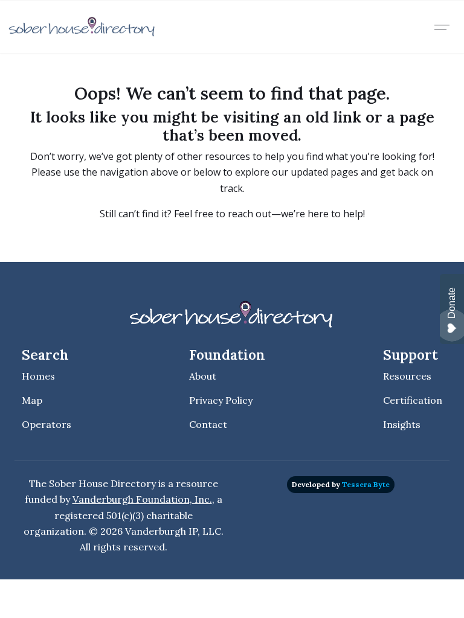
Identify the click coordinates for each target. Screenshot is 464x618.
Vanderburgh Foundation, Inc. (142, 499)
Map (32, 400)
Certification (412, 400)
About (202, 376)
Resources (407, 376)
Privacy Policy (221, 400)
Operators (46, 424)
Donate (451, 303)
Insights (401, 424)
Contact (208, 424)
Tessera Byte (366, 484)
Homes (38, 376)
